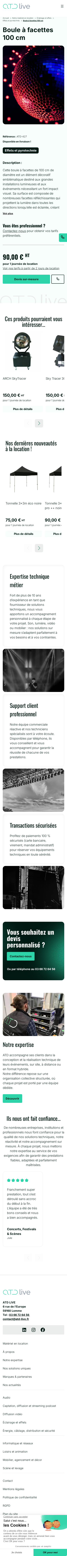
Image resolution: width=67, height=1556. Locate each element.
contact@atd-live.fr (16, 1319)
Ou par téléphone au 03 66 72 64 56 (31, 969)
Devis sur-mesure (26, 279)
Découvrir (12, 1098)
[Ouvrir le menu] (62, 6)
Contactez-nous (14, 231)
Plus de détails (22, 409)
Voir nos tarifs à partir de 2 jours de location (31, 268)
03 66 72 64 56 (19, 1315)
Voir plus (8, 213)
